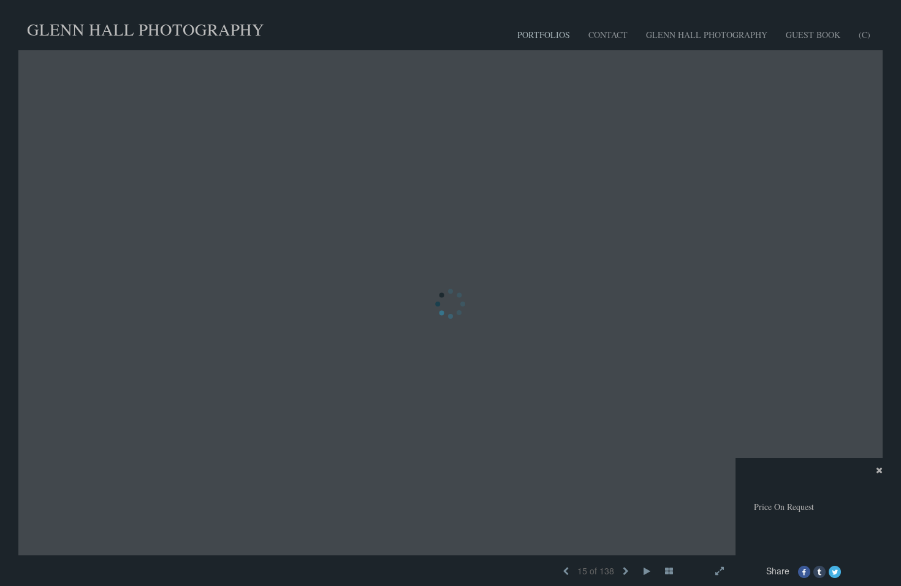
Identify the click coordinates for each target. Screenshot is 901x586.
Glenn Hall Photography (706, 34)
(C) (864, 34)
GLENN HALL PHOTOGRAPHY (145, 29)
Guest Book (813, 34)
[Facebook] (804, 571)
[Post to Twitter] (835, 571)
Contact (608, 34)
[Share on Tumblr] (819, 571)
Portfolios (543, 34)
